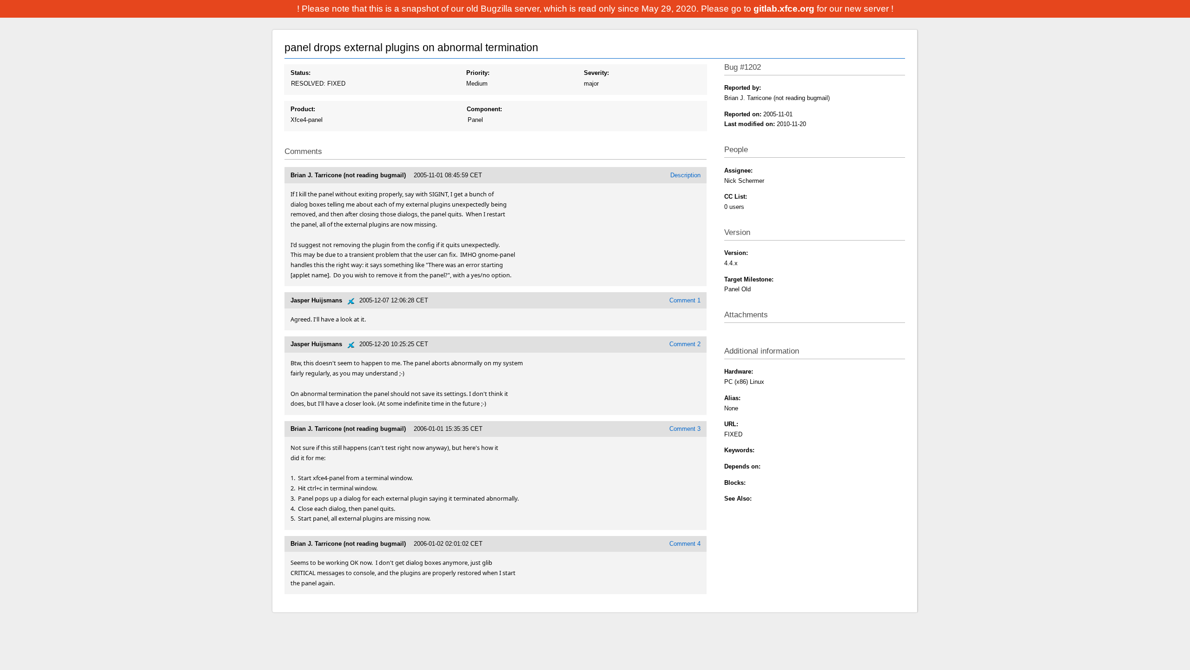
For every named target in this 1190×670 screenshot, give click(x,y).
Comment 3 (685, 428)
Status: (301, 72)
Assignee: (738, 170)
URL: (731, 424)
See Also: (738, 498)
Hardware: (738, 371)
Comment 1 (685, 300)
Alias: (732, 398)
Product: (303, 109)
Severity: (596, 72)
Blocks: (735, 482)
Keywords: (739, 450)
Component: (484, 109)
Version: (736, 252)
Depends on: (742, 466)
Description (685, 175)
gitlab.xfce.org (785, 8)
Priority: (477, 72)
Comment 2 (685, 344)
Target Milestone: (749, 279)
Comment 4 (685, 543)
